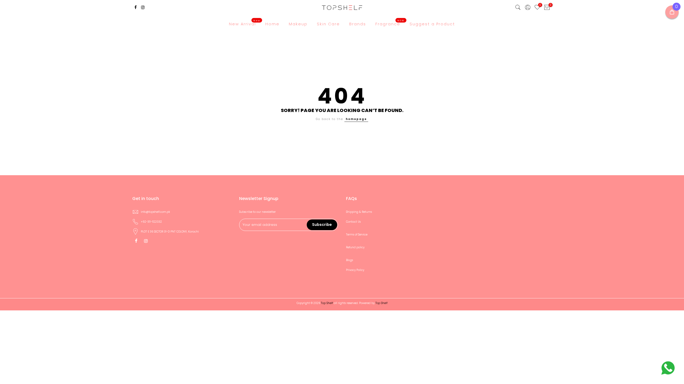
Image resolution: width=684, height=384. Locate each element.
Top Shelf (381, 303)
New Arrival (244, 23)
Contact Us (353, 222)
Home (272, 24)
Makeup (298, 24)
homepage (356, 119)
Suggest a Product (432, 24)
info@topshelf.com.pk (155, 212)
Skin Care (328, 24)
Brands (357, 24)
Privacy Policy (355, 270)
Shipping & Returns (359, 212)
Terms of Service (356, 235)
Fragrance (390, 23)
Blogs (349, 260)
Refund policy (355, 247)
